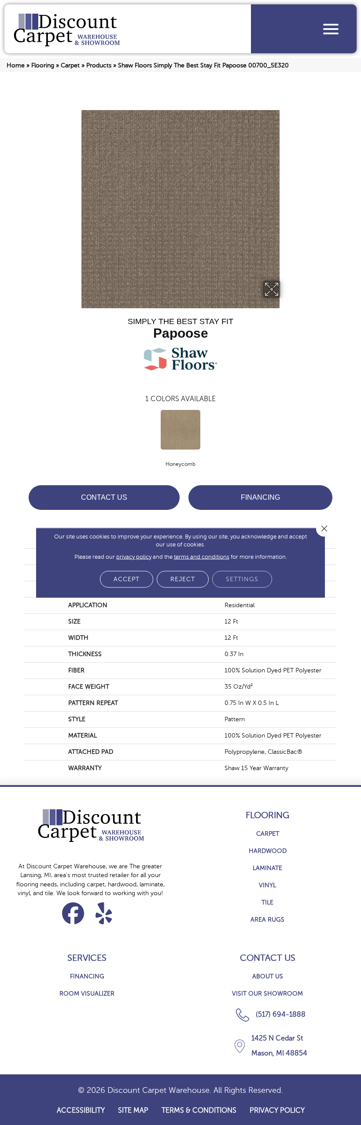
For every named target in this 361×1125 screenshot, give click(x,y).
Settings (242, 578)
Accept (127, 578)
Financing (260, 497)
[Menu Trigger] (331, 29)
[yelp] (104, 913)
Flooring (42, 65)
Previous (19, 428)
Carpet (70, 65)
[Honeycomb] (180, 430)
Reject (182, 578)
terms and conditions (201, 556)
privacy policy (133, 556)
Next (341, 428)
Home (16, 65)
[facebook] (73, 913)
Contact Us (104, 497)
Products (98, 65)
